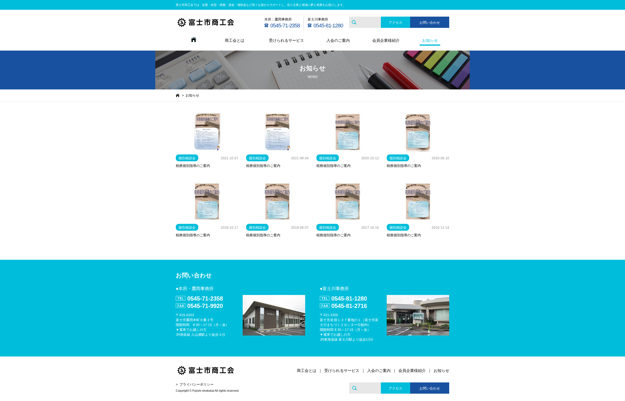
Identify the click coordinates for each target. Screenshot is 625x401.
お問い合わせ (429, 22)
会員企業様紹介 (386, 40)
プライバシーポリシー (196, 384)
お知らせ (430, 40)
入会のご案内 (338, 40)
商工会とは (234, 40)
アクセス (395, 22)
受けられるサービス (286, 40)
